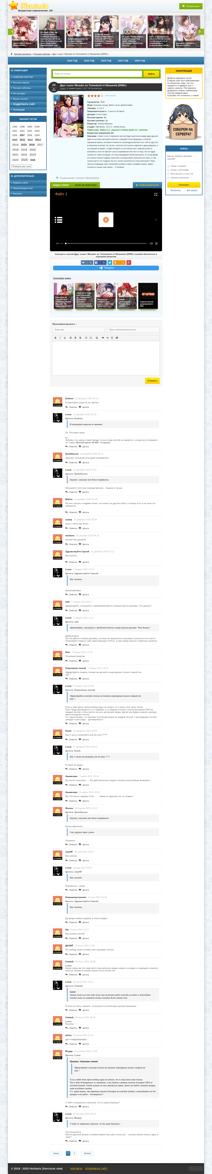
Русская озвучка (42, 54)
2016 (32, 144)
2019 (24, 149)
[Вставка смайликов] (97, 337)
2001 (14, 131)
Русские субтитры (22, 88)
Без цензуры (19, 93)
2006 (14, 135)
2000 (37, 126)
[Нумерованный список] (90, 337)
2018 (15, 149)
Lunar (62, 88)
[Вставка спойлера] (112, 337)
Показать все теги (21, 166)
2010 (14, 139)
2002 (22, 131)
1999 (29, 126)
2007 (22, 135)
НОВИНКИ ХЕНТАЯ (23, 77)
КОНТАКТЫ (76, 1168)
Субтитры (80, 178)
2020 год (140, 60)
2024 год (72, 60)
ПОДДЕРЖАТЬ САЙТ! (96, 1168)
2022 (24, 154)
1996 (14, 126)
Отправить (152, 380)
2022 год (106, 60)
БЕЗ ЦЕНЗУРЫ (92, 178)
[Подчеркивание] (64, 337)
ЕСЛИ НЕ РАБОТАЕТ (86, 185)
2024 (15, 159)
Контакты (17, 193)
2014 (15, 144)
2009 (37, 135)
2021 (15, 154)
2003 (29, 131)
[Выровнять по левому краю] (70, 337)
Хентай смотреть (22, 54)
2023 (33, 154)
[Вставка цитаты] (103, 337)
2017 (40, 144)
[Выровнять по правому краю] (80, 337)
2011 (22, 139)
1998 (22, 126)
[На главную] (31, 6)
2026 (32, 160)
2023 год (89, 60)
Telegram (109, 267)
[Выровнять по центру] (75, 337)
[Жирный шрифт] (55, 337)
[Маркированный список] (86, 337)
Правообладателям (23, 188)
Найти (151, 74)
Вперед (87, 1153)
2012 (30, 139)
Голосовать (184, 185)
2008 (29, 135)
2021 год (123, 60)
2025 (24, 159)
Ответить (73, 407)
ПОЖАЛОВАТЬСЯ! (149, 185)
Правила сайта (20, 182)
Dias (67, 652)
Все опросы (192, 190)
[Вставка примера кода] (107, 337)
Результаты (176, 190)
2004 (37, 131)
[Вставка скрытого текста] (117, 337)
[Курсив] (60, 337)
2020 (33, 149)
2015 (24, 144)
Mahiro (69, 499)
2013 (38, 139)
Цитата (85, 407)
